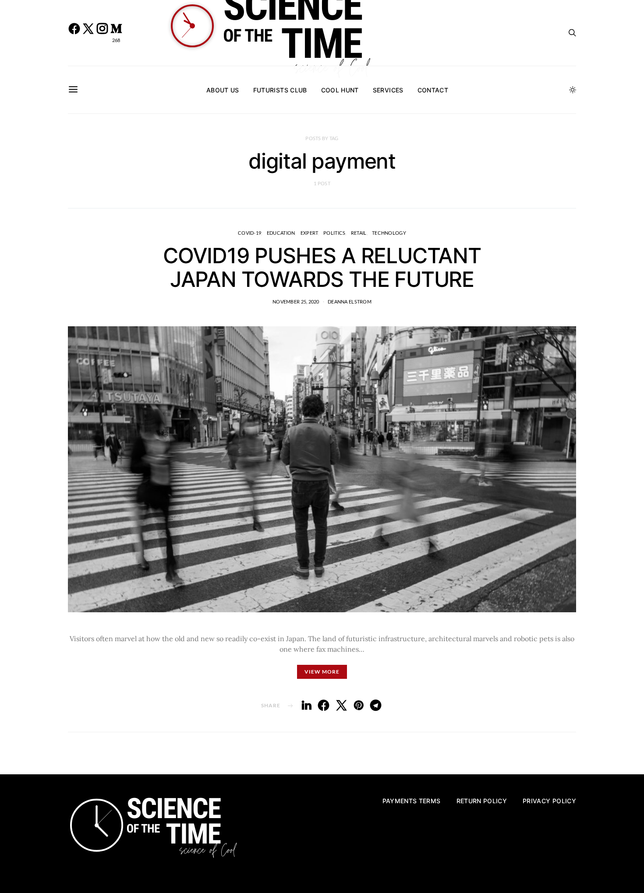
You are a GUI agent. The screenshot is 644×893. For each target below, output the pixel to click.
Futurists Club (280, 90)
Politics (334, 233)
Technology (389, 233)
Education (281, 233)
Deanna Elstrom (350, 301)
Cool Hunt (340, 90)
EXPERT (309, 233)
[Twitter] (88, 32)
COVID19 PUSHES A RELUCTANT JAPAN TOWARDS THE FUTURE (322, 267)
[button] (572, 89)
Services (388, 90)
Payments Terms (411, 801)
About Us (222, 90)
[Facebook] (74, 32)
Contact (433, 90)
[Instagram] (102, 32)
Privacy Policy (549, 801)
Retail (359, 233)
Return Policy (481, 801)
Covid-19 (249, 233)
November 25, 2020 (295, 301)
